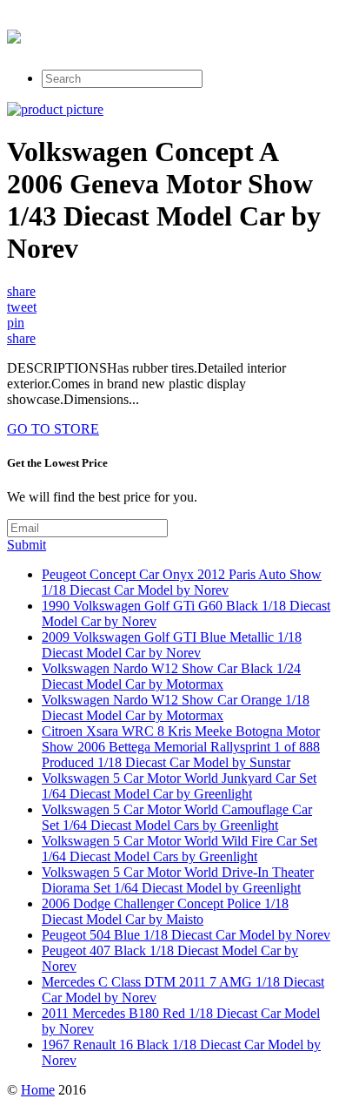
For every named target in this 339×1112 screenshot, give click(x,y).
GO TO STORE (53, 428)
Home (38, 1089)
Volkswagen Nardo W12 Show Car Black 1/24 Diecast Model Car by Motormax (171, 676)
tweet (22, 307)
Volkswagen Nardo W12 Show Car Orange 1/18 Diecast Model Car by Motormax (175, 707)
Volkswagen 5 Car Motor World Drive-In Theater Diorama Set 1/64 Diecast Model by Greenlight (178, 880)
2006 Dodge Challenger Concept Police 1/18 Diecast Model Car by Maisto (165, 911)
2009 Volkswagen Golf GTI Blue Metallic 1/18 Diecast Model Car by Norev (172, 645)
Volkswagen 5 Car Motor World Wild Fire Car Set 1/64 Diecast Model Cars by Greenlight (179, 848)
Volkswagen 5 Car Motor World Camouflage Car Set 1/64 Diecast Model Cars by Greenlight (177, 817)
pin (15, 322)
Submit (26, 544)
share (21, 291)
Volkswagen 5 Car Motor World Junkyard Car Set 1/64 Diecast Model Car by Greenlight (179, 786)
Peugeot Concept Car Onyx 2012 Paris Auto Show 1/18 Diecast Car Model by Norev (182, 582)
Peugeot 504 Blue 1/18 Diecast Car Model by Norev (186, 934)
